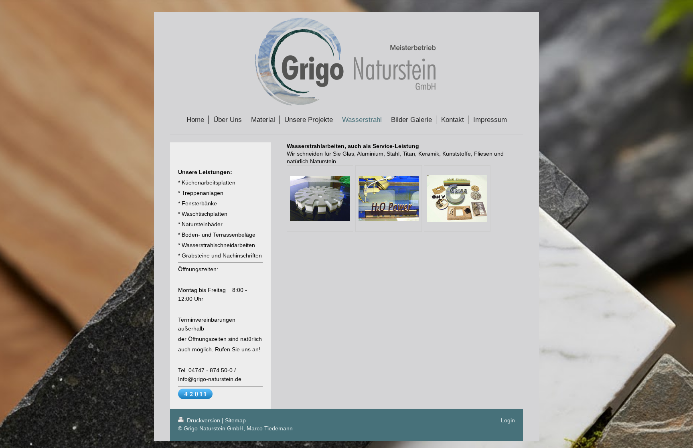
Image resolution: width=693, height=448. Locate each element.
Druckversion (203, 420)
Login (508, 420)
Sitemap (235, 420)
